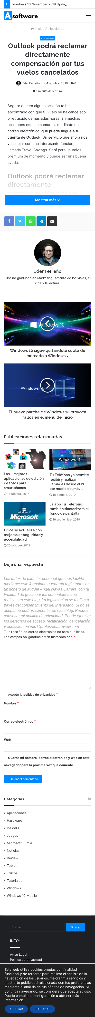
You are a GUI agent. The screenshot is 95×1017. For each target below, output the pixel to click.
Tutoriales (14, 881)
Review (12, 858)
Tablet (12, 865)
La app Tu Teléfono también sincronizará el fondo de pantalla (69, 508)
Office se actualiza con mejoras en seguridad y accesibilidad (23, 534)
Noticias (13, 850)
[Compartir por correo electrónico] (52, 221)
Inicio (38, 29)
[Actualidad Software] (21, 15)
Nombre (11, 703)
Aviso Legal (18, 954)
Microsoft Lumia (19, 843)
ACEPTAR (16, 1009)
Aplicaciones (54, 29)
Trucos (12, 873)
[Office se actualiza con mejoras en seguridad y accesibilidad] (25, 513)
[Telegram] (41, 221)
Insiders (13, 828)
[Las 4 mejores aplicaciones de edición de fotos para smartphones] (25, 459)
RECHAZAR (42, 1009)
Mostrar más (46, 200)
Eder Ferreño (31, 83)
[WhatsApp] (31, 221)
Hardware (14, 820)
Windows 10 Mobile (22, 896)
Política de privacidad (26, 960)
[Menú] (88, 15)
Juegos (12, 835)
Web (7, 739)
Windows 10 (16, 888)
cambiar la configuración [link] (35, 995)
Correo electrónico (20, 721)
